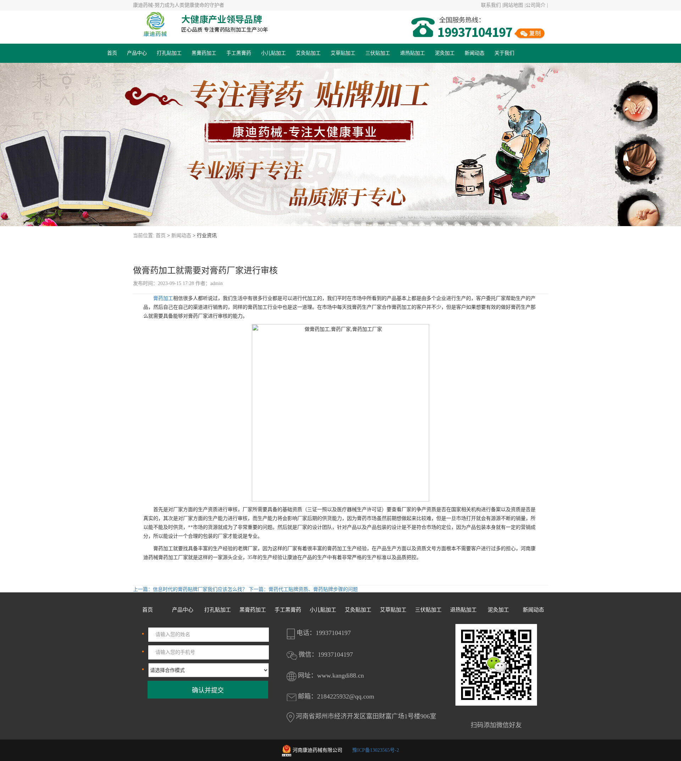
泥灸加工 (445, 53)
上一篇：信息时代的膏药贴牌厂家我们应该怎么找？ (191, 589)
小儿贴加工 (273, 53)
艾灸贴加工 (308, 53)
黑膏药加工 (204, 53)
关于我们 (504, 53)
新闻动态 (475, 53)
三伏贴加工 (377, 53)
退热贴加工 (412, 53)
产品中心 (137, 53)
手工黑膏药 (238, 53)
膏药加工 (163, 298)
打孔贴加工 (169, 53)
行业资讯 (207, 235)
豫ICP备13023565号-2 (375, 750)
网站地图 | (514, 5)
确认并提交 (208, 690)
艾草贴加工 (343, 53)
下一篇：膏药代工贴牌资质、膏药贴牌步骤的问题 (303, 589)
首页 (112, 53)
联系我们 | (492, 5)
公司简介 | (537, 5)
